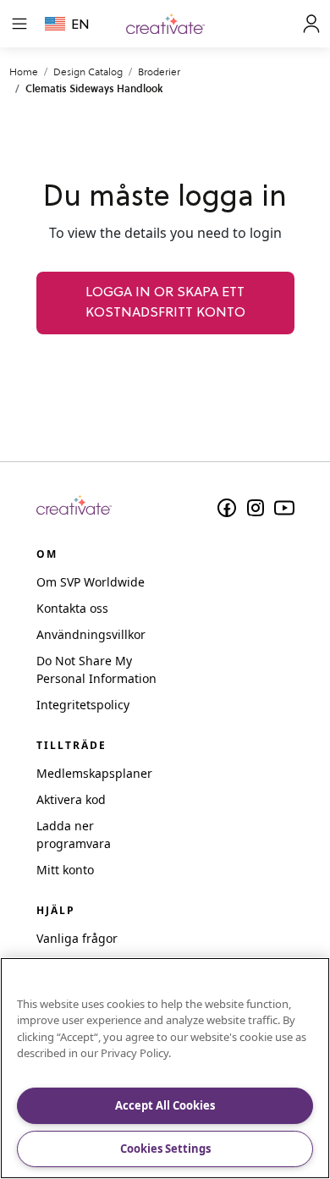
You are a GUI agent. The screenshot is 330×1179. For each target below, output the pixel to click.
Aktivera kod (71, 799)
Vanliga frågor (77, 938)
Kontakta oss (72, 608)
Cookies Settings (165, 1148)
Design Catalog (88, 71)
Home (23, 71)
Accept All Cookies (165, 1105)
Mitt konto (65, 870)
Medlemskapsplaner (94, 773)
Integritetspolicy (82, 705)
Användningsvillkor (91, 634)
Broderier (159, 71)
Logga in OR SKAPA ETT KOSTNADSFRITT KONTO (165, 303)
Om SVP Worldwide (90, 582)
